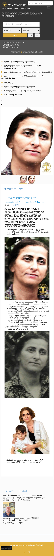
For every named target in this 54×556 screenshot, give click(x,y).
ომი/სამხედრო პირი (13, 95)
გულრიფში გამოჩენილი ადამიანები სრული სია (26, 202)
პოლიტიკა (9, 82)
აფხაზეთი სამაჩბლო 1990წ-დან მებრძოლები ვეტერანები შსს (22, 77)
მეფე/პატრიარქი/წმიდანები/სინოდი (20, 61)
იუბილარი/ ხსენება (33, 51)
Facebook (23, 491)
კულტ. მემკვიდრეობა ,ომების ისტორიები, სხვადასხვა (28, 72)
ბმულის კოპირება (14, 189)
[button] (51, 109)
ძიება (15, 35)
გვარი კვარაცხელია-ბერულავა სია (20, 198)
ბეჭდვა (17, 205)
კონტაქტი (9, 491)
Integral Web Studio (36, 545)
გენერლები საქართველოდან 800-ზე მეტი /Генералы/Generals (21, 67)
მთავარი (15, 51)
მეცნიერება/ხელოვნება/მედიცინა (19, 86)
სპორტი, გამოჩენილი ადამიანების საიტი (22, 91)
